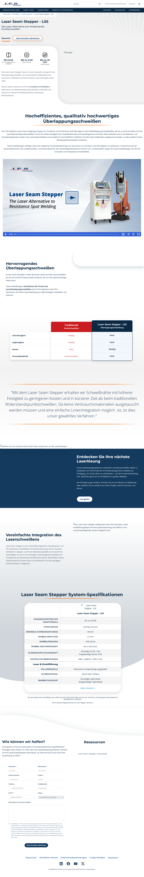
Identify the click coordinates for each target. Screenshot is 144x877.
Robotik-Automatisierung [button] (62, 10)
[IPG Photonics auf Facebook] (68, 863)
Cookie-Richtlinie (97, 858)
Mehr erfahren (87, 688)
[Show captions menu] (123, 234)
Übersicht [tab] (5, 38)
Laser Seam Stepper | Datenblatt (92, 754)
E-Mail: (40, 775)
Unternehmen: (13, 775)
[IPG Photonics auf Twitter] (83, 863)
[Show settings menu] (133, 234)
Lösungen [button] (107, 10)
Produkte (16, 14)
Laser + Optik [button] (28, 10)
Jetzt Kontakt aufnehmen (115, 4)
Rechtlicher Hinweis (48, 858)
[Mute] (128, 234)
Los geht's (84, 499)
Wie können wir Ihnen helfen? (19, 802)
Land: (10, 793)
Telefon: (11, 784)
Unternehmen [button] (134, 10)
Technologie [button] (120, 10)
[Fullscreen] (138, 234)
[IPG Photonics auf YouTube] (75, 863)
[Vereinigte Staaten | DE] (140, 4)
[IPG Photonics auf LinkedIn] (61, 863)
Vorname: (12, 766)
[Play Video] (5, 234)
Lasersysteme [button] (43, 10)
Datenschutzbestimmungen (74, 858)
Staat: (40, 793)
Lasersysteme (27, 14)
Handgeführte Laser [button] (11, 10)
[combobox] (11, 788)
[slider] (67, 234)
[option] (72, 197)
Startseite (6, 14)
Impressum (113, 858)
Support (132, 4)
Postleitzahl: (42, 784)
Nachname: (42, 766)
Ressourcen (31, 858)
